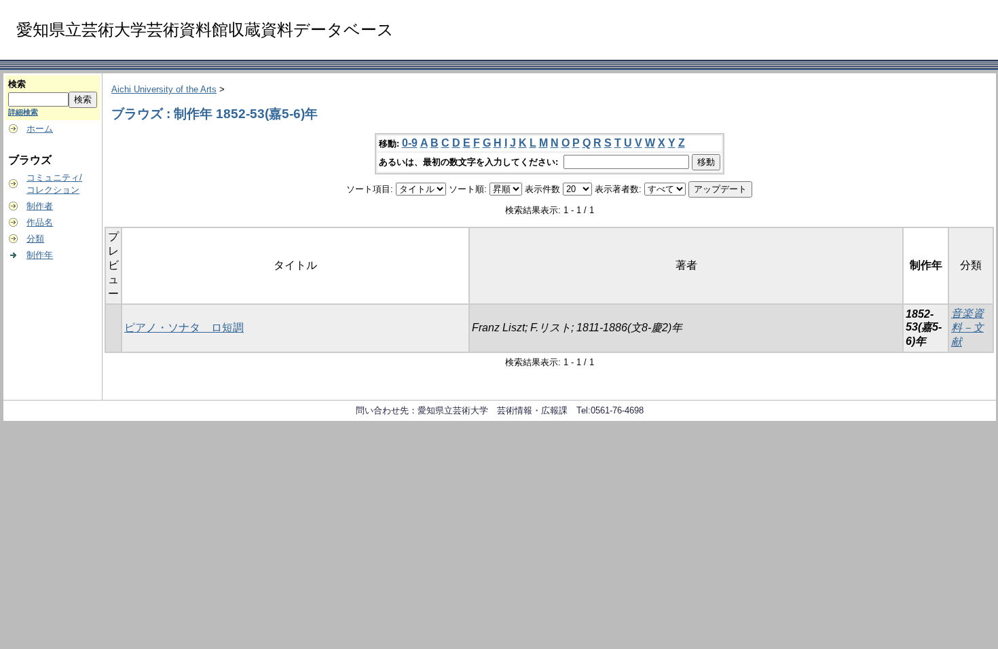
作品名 (39, 222)
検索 (17, 84)
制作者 (39, 206)
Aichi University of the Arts (164, 89)
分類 (35, 239)
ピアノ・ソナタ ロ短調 (184, 327)
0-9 (410, 143)
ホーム (39, 129)
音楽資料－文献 (967, 328)
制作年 (39, 255)
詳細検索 (23, 112)
